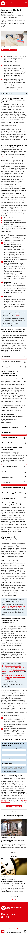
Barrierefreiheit (22, 925)
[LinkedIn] (9, 917)
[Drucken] (1, 29)
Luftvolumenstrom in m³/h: (8, 753)
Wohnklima (4, 156)
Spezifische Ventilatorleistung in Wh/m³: (12, 748)
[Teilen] (3, 29)
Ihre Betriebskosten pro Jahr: (9, 771)
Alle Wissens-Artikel (13, 806)
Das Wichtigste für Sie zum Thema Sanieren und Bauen (12, 841)
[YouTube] (2, 917)
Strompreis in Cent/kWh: (8, 763)
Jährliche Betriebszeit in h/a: (9, 758)
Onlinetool (16, 315)
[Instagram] (5, 917)
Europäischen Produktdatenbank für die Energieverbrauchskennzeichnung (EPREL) (15, 677)
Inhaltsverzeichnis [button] (6, 93)
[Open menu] (2, 931)
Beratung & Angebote (8, 50)
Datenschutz (5, 925)
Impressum (13, 925)
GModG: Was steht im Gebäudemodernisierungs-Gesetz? (12, 880)
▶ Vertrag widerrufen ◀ (14, 929)
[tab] (12, 899)
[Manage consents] (25, 931)
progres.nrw (4, 800)
